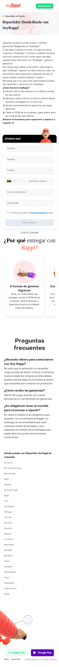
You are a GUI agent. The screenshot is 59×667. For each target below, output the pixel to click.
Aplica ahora (44, 6)
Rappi (6, 659)
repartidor (16, 659)
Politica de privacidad (38, 213)
